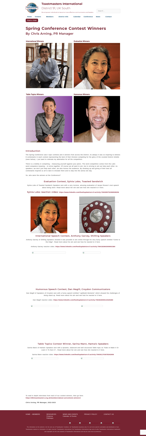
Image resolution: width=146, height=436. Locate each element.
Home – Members (33, 414)
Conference (88, 17)
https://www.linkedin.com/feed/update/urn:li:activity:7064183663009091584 (85, 246)
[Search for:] (108, 11)
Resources (51, 414)
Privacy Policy (90, 414)
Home (29, 17)
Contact (108, 17)
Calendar (77, 17)
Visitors (38, 17)
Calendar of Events (70, 416)
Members (49, 17)
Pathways (50, 418)
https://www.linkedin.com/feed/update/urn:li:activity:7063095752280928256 (89, 192)
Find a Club (32, 20)
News (98, 17)
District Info (63, 17)
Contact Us (109, 414)
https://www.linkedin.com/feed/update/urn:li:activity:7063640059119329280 (83, 300)
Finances (50, 416)
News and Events (70, 414)
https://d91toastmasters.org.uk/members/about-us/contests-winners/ (53, 398)
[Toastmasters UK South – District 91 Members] (59, 8)
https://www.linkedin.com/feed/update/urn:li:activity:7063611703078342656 (84, 354)
